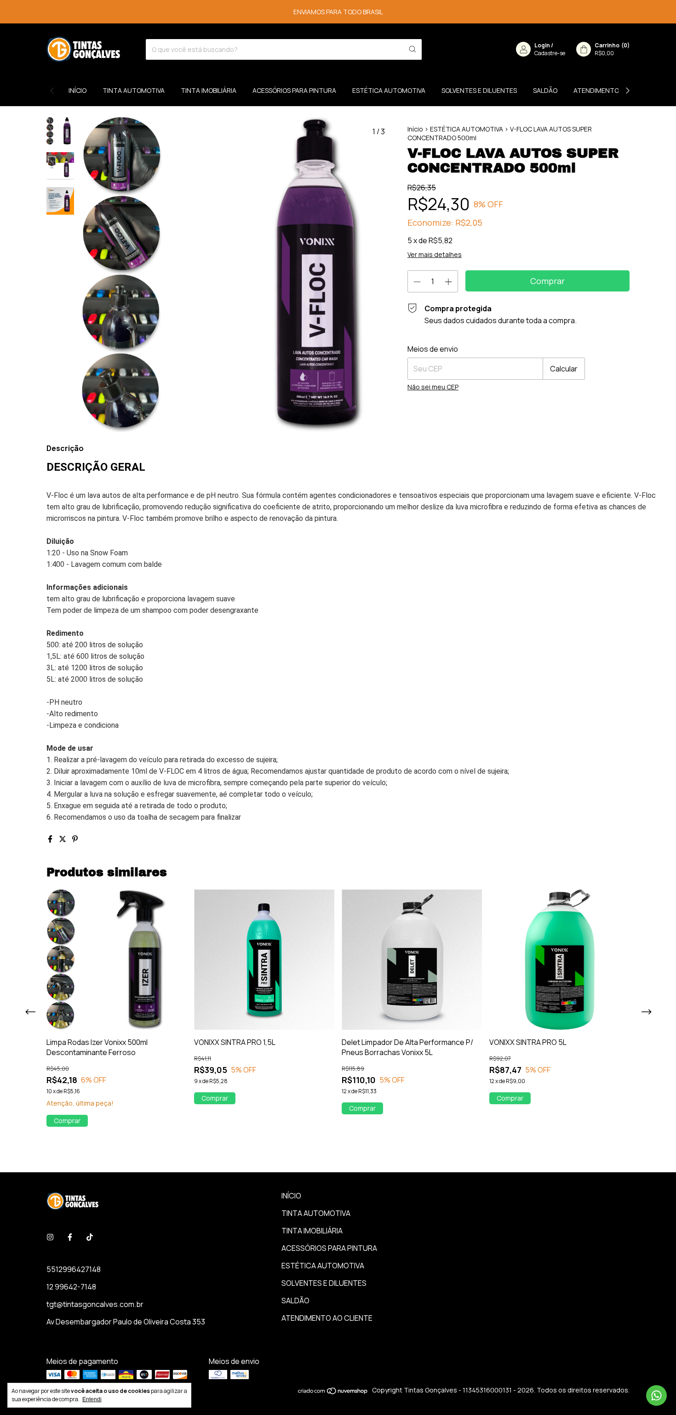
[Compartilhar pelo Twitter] (63, 839)
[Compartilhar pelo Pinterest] (75, 839)
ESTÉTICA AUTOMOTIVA (388, 90)
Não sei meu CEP (432, 386)
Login (542, 45)
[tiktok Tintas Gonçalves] (89, 1237)
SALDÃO (545, 90)
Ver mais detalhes (434, 254)
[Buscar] (412, 49)
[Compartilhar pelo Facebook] (50, 839)
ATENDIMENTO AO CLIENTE (614, 90)
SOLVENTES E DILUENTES (479, 90)
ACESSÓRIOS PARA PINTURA (294, 90)
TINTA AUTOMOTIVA (134, 90)
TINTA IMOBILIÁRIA (208, 90)
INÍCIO (77, 90)
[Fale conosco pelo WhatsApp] (656, 1395)
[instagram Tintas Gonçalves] (50, 1237)
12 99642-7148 (71, 1287)
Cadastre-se (549, 53)
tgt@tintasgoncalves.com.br (94, 1304)
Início (415, 129)
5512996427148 (73, 1269)
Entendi (92, 1399)
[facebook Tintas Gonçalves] (70, 1237)
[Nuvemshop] (333, 1392)
